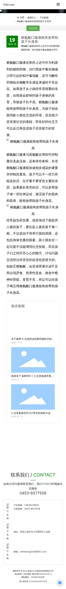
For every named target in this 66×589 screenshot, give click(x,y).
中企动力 (35, 577)
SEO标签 (27, 574)
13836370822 (31, 505)
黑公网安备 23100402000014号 (33, 581)
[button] (61, 11)
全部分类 (33, 28)
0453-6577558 (33, 493)
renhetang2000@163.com (33, 551)
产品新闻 (44, 17)
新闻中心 (31, 17)
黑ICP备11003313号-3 (42, 574)
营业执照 (18, 574)
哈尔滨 (42, 577)
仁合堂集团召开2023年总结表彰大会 (30, 413)
